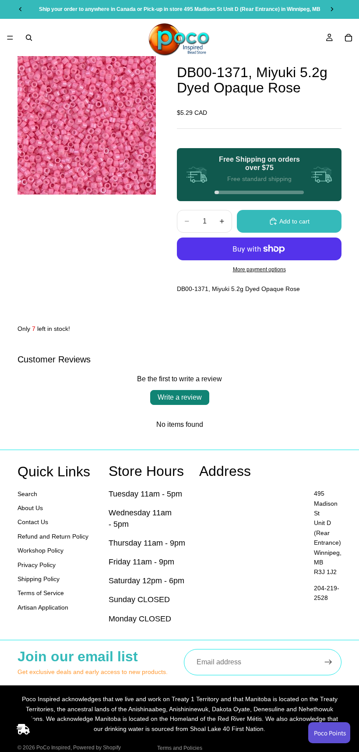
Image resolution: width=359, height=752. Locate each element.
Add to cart (294, 221)
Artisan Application (43, 607)
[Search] (29, 37)
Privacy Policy (37, 564)
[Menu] (10, 38)
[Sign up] (328, 662)
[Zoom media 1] (87, 125)
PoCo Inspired (53, 748)
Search (27, 493)
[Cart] (348, 37)
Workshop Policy (40, 550)
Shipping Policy (39, 578)
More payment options (259, 269)
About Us (30, 507)
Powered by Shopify (97, 748)
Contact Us (33, 521)
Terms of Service (41, 592)
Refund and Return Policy (53, 536)
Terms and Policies (179, 748)
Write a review (180, 397)
